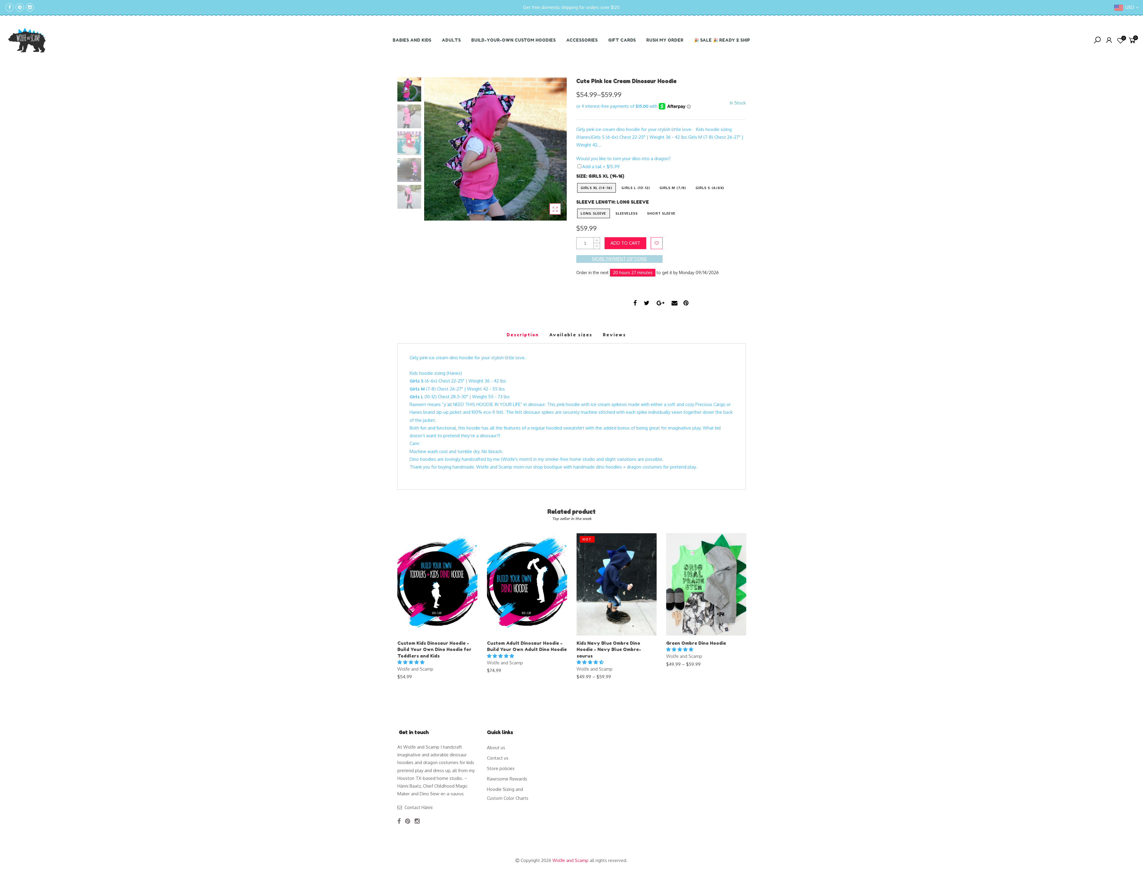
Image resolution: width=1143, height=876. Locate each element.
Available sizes (570, 334)
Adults (451, 40)
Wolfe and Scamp (415, 669)
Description (523, 334)
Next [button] (552, 148)
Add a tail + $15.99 (601, 166)
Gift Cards (622, 40)
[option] (495, 149)
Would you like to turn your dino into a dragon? (623, 158)
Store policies (501, 768)
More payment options (619, 259)
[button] (411, 662)
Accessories (582, 40)
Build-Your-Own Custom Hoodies (513, 40)
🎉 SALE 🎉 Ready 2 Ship (722, 40)
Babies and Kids (412, 40)
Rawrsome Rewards (507, 779)
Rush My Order (664, 40)
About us (496, 747)
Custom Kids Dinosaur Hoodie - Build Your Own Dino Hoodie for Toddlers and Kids (434, 649)
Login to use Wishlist (657, 243)
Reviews (614, 334)
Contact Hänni (418, 807)
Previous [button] (438, 148)
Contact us (497, 758)
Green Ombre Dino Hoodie (696, 643)
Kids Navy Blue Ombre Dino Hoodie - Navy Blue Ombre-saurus (609, 649)
